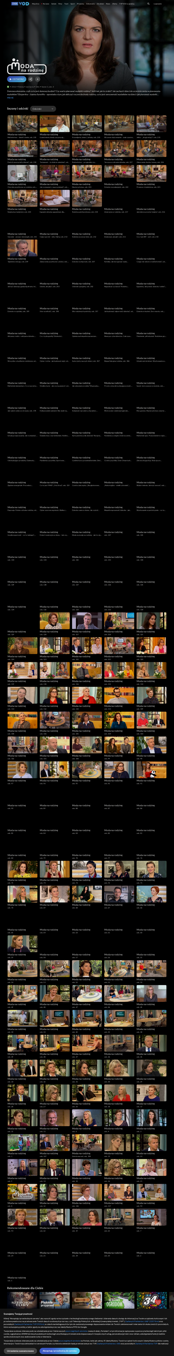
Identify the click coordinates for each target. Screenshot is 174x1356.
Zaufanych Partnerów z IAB (108, 1343)
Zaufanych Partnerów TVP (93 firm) (29, 1324)
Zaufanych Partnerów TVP (146, 1343)
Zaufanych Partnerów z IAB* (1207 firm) (142, 1321)
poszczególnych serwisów (77, 1331)
